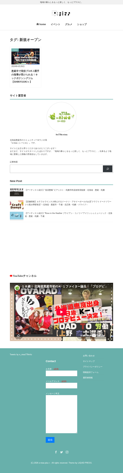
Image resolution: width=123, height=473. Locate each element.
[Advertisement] (61, 248)
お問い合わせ (89, 356)
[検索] (107, 168)
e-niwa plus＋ (45, 463)
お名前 (53, 369)
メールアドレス (57, 381)
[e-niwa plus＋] (61, 13)
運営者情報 (88, 378)
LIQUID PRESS (85, 463)
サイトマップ (89, 361)
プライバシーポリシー (92, 367)
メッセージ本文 (52, 393)
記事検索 (14, 162)
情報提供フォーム (91, 372)
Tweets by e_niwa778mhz (21, 354)
